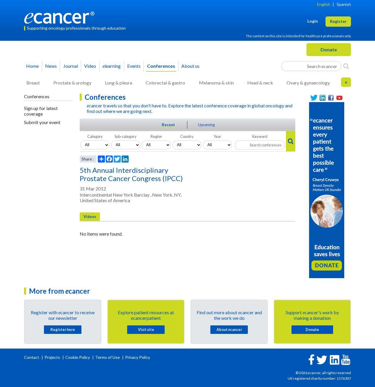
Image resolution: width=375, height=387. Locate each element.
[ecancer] (61, 16)
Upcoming (206, 124)
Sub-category (126, 136)
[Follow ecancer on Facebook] (311, 358)
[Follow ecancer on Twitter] (322, 359)
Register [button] (338, 21)
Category (95, 136)
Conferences (161, 66)
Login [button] (312, 20)
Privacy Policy (137, 357)
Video (90, 66)
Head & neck (260, 82)
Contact (32, 357)
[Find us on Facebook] (331, 98)
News (51, 66)
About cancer (229, 329)
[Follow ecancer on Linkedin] (334, 359)
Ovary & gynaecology (308, 82)
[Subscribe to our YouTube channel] (339, 98)
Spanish (344, 4)
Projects (53, 357)
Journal (70, 66)
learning (112, 66)
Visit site (146, 329)
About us (190, 66)
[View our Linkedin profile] (322, 98)
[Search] (346, 66)
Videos (89, 216)
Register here (62, 329)
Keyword (259, 136)
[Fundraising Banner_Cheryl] (326, 189)
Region (156, 136)
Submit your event (42, 122)
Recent (168, 124)
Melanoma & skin (216, 82)
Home (32, 66)
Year (217, 136)
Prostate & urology (72, 82)
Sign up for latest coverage (41, 110)
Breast (33, 82)
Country (187, 136)
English (323, 4)
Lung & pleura (118, 82)
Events (134, 66)
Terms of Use (107, 357)
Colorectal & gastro (165, 82)
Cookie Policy (77, 357)
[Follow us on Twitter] (314, 98)
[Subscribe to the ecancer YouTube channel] (345, 359)
